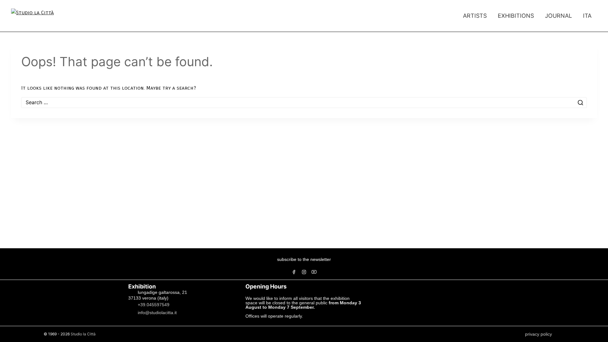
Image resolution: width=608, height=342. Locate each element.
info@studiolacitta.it (157, 312)
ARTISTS (475, 15)
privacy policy (538, 334)
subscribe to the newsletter (304, 259)
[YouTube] (314, 272)
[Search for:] (304, 102)
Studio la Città (83, 334)
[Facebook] (293, 272)
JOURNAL (558, 15)
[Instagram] (304, 272)
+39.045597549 (153, 304)
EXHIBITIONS (516, 15)
